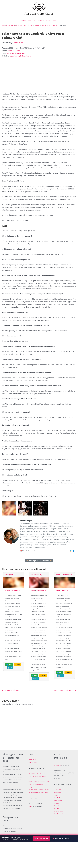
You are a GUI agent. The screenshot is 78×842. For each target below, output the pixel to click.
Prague (56, 795)
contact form (57, 765)
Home (3, 25)
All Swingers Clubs (39, 14)
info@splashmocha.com (16, 53)
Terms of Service (33, 762)
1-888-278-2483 (14, 50)
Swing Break (9, 574)
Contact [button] (17, 665)
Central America (10, 25)
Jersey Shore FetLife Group (65, 690)
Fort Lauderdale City (52, 25)
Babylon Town (58, 800)
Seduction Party (36, 574)
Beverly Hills (57, 798)
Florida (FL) (37, 25)
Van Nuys (56, 808)
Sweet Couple (18, 43)
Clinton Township (58, 811)
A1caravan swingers (10, 690)
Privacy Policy (32, 759)
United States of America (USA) (24, 25)
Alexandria (57, 806)
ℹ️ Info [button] (10, 668)
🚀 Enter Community (41, 838)
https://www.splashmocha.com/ (20, 56)
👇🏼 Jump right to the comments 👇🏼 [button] (39, 561)
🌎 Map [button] (9, 665)
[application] (57, 20)
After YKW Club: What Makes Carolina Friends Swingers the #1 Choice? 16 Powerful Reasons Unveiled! (38, 776)
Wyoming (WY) (58, 792)
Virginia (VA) (57, 790)
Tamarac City (65, 590)
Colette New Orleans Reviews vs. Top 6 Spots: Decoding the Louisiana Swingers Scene (39, 784)
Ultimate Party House (64, 574)
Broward (43, 25)
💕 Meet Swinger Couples (61, 838)
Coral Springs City (59, 814)
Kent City (56, 803)
